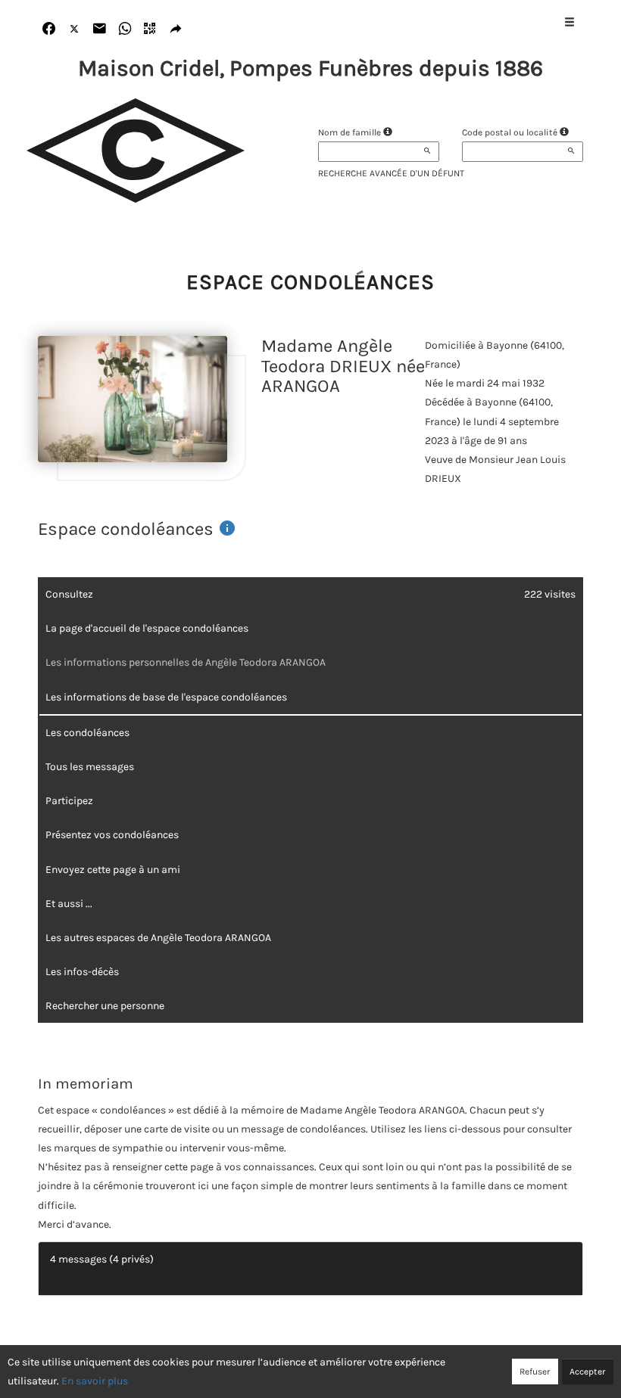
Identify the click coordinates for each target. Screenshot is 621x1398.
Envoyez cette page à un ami (112, 869)
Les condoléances (87, 732)
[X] (75, 29)
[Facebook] (49, 29)
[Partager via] (176, 29)
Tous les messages (89, 766)
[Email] (100, 29)
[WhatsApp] (125, 29)
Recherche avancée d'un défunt (391, 173)
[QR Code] (150, 29)
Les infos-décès (82, 971)
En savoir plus (94, 1381)
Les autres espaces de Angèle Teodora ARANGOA (158, 937)
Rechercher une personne (104, 1005)
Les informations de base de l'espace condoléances (166, 697)
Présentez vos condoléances (112, 834)
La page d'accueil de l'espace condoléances (146, 628)
